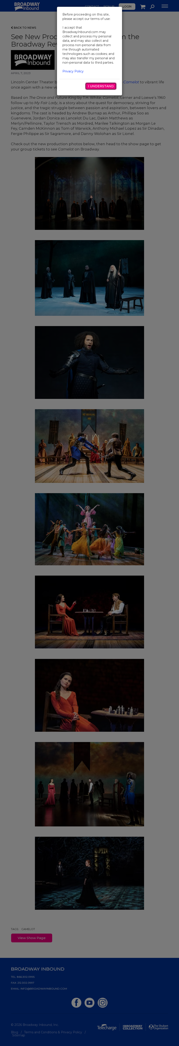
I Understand (101, 86)
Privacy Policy (73, 71)
